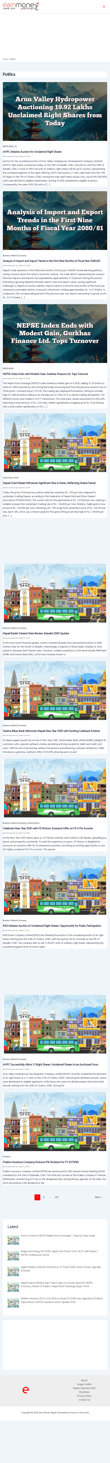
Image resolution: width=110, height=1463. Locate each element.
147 (57, 1197)
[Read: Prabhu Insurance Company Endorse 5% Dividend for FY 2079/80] (55, 1121)
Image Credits (84, 1384)
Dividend (6, 1156)
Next (99, 1197)
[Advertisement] (55, 36)
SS (16, 146)
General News (34, 823)
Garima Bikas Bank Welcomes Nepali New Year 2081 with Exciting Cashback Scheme (51, 731)
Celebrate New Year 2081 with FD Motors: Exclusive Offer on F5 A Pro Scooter (48, 828)
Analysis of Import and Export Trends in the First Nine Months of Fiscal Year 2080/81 (51, 261)
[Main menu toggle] (104, 6)
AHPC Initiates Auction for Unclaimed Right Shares (32, 151)
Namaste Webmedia (79, 1412)
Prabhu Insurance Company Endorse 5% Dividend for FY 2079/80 (41, 1162)
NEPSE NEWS (8, 146)
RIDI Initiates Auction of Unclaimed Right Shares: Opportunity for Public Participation (52, 925)
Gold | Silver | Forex (11, 477)
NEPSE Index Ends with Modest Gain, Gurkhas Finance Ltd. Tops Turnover (45, 374)
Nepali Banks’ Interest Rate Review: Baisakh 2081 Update (36, 633)
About (84, 1380)
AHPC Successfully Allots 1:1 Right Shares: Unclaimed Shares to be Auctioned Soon (50, 1064)
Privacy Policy (84, 1395)
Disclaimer (84, 1392)
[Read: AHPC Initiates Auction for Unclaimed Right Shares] (55, 111)
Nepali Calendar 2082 (84, 1388)
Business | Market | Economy (14, 255)
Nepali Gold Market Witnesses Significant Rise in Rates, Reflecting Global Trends (49, 483)
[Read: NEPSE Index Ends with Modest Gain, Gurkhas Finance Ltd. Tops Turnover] (55, 333)
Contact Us (84, 1399)
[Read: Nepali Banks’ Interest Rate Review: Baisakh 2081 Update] (55, 592)
